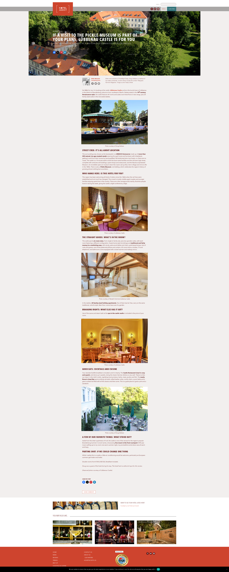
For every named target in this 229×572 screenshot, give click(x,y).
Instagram (158, 9)
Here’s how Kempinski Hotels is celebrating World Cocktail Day (112, 540)
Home (55, 552)
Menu (164, 9)
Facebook (152, 9)
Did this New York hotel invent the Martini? (70, 541)
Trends (55, 560)
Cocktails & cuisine (61, 522)
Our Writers (89, 557)
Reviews (55, 31)
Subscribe (171, 9)
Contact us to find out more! (130, 506)
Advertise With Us (90, 560)
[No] (227, 569)
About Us (87, 555)
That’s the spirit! (144, 541)
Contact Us (88, 552)
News (70, 522)
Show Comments (89, 492)
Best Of (55, 563)
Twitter (155, 9)
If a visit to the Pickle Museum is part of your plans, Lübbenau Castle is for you (95, 37)
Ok (158, 569)
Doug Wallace (95, 78)
